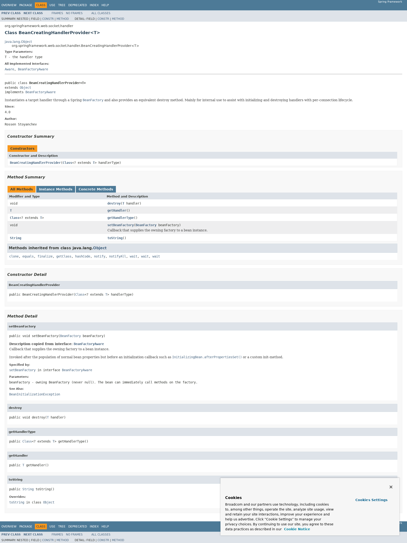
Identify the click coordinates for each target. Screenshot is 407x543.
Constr (48, 18)
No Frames (74, 13)
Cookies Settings (371, 500)
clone (14, 256)
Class (67, 163)
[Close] (391, 487)
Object (25, 87)
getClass (63, 256)
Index (94, 5)
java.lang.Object (18, 42)
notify (99, 256)
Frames (57, 13)
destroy (114, 203)
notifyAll (117, 256)
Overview (8, 5)
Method (63, 18)
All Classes (100, 13)
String (15, 238)
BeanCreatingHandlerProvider (35, 163)
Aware (9, 69)
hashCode (82, 256)
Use (52, 5)
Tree (61, 5)
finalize (45, 256)
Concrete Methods (96, 189)
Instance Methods (55, 189)
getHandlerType (120, 218)
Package (25, 5)
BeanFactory (146, 225)
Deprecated (77, 5)
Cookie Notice (296, 529)
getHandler (116, 210)
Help (105, 5)
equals (28, 256)
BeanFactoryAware (33, 69)
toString (114, 238)
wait (133, 256)
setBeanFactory (120, 225)
